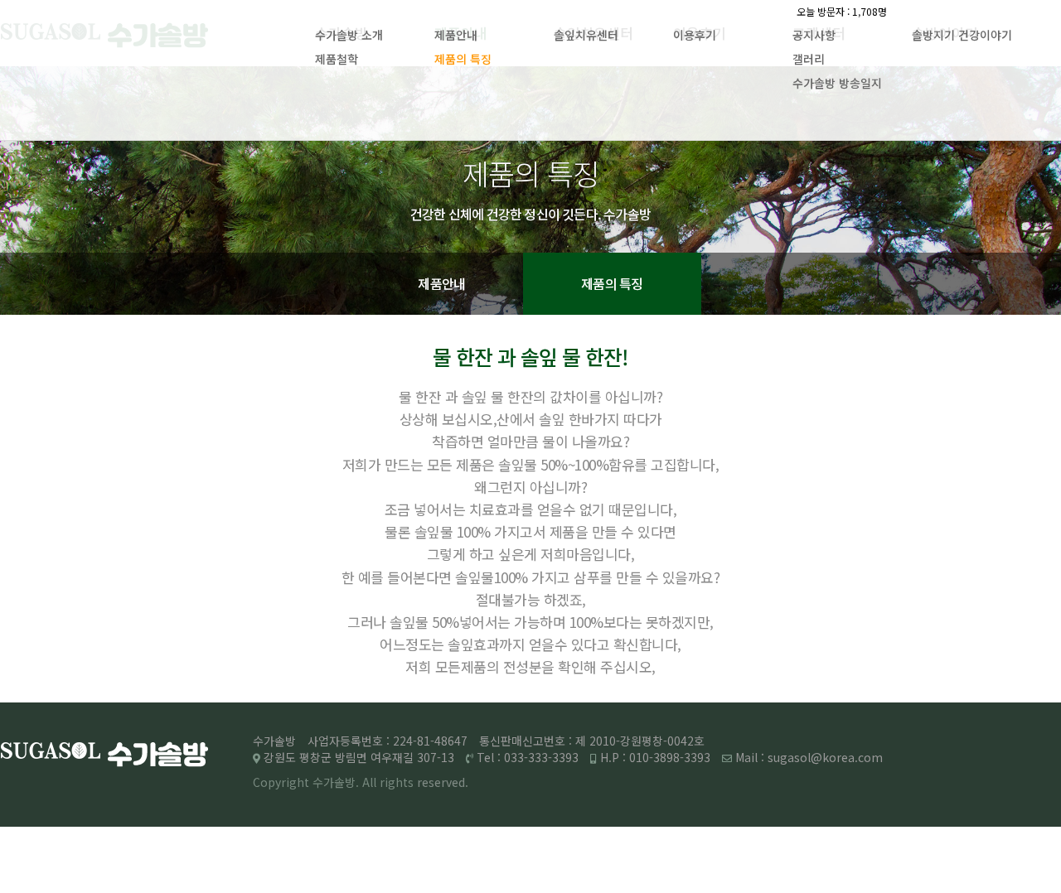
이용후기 (694, 35)
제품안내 (455, 35)
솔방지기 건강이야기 (962, 35)
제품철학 (336, 59)
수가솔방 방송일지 (837, 83)
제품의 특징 (463, 59)
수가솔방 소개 (349, 35)
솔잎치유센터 (586, 35)
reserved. (442, 782)
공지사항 (814, 35)
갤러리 (808, 59)
